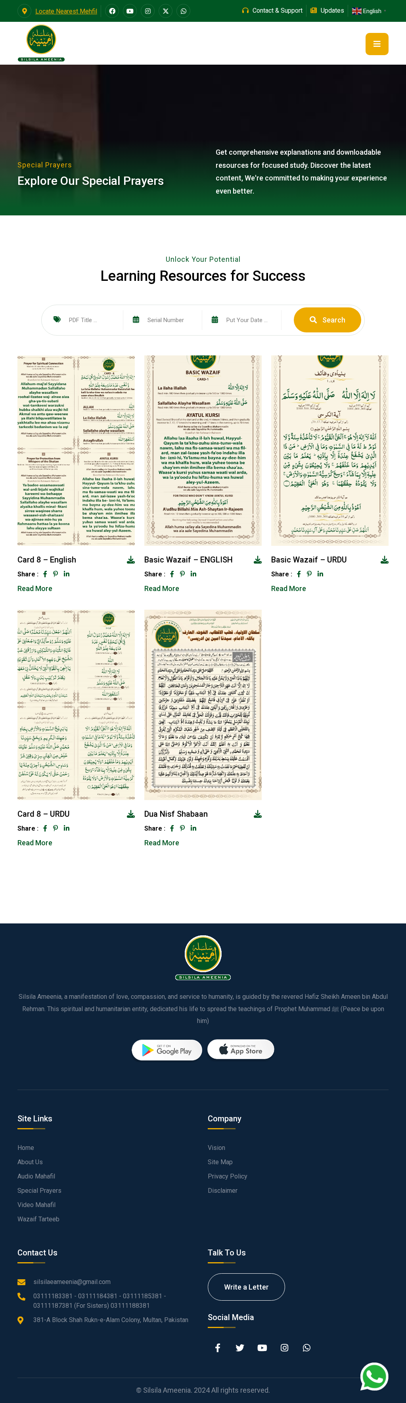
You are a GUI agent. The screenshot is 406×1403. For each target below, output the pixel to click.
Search (333, 320)
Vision (216, 1148)
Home (25, 1148)
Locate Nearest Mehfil (66, 11)
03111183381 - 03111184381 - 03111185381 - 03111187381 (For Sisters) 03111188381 (99, 1300)
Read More (34, 588)
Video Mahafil (36, 1205)
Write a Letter (246, 1287)
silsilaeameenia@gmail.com (72, 1282)
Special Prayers (39, 1190)
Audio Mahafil (36, 1176)
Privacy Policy (227, 1176)
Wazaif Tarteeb (38, 1219)
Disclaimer (222, 1190)
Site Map (220, 1162)
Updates (332, 10)
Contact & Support (278, 10)
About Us (30, 1162)
